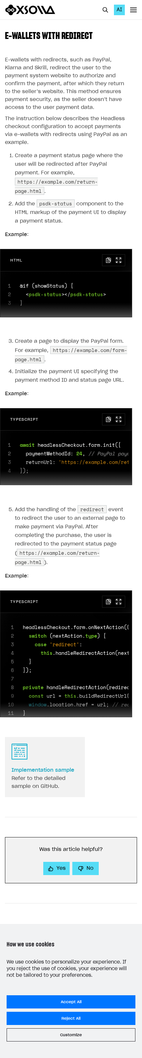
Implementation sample (43, 770)
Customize (71, 1035)
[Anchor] (97, 35)
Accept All (71, 1002)
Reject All (71, 1018)
